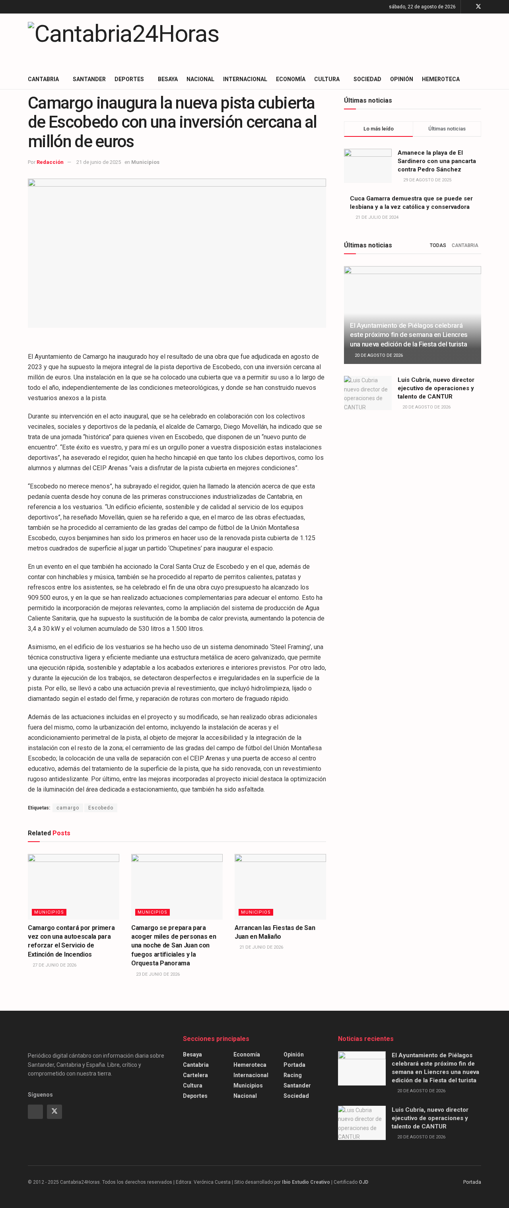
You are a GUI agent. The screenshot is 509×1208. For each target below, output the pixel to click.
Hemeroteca (441, 79)
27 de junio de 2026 (53, 965)
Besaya (168, 79)
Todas (438, 245)
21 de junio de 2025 (98, 162)
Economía (290, 79)
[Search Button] (478, 79)
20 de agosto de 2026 (378, 355)
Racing (293, 1075)
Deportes (129, 79)
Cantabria (43, 79)
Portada (294, 1065)
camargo (67, 808)
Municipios (145, 162)
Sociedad (367, 79)
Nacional (200, 79)
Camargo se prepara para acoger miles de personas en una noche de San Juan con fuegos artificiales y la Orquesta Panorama (173, 945)
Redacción (50, 162)
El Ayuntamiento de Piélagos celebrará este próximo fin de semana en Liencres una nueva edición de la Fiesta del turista (409, 334)
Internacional (245, 79)
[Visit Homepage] (123, 41)
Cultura (327, 79)
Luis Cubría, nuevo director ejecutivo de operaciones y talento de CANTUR (436, 388)
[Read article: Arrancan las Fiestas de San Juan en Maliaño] (280, 886)
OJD (363, 1182)
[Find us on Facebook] (468, 7)
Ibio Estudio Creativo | (307, 1182)
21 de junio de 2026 (260, 947)
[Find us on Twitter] (478, 7)
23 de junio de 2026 (157, 974)
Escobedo (100, 808)
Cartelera (195, 1075)
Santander (89, 79)
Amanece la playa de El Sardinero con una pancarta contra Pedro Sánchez (437, 161)
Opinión (401, 79)
